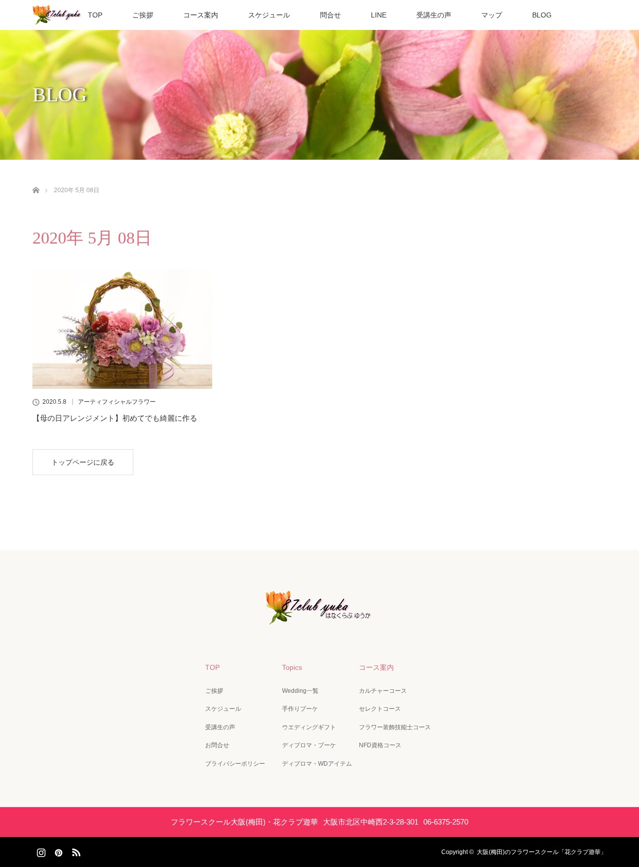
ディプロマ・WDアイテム (317, 763)
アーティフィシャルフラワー (117, 402)
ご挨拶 (142, 15)
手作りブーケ (300, 708)
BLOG (542, 15)
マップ (491, 15)
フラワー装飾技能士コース (395, 727)
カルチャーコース (383, 690)
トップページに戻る (82, 462)
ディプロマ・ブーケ (309, 745)
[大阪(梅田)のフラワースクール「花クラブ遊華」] (319, 617)
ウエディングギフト (309, 727)
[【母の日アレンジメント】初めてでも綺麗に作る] (122, 329)
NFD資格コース (380, 745)
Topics (292, 667)
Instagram (39, 850)
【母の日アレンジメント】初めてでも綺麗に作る (114, 418)
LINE (378, 15)
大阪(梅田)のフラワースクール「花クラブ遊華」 (542, 852)
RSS (74, 850)
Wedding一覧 (300, 690)
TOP (95, 15)
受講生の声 (433, 15)
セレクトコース (380, 708)
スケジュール (269, 15)
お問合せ (217, 745)
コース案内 (200, 15)
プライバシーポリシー (235, 763)
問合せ (330, 15)
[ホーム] (35, 178)
